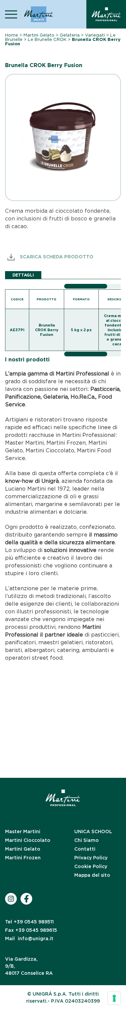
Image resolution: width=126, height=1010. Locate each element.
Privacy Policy (91, 857)
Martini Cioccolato (27, 840)
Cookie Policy (90, 866)
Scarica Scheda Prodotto (55, 256)
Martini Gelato (39, 35)
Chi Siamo (86, 840)
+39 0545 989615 (31, 930)
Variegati (95, 35)
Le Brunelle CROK (47, 39)
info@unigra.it (29, 938)
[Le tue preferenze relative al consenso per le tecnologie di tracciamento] (114, 998)
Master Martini (22, 831)
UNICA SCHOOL (93, 831)
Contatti (84, 849)
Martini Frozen (23, 857)
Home (11, 35)
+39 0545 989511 (29, 921)
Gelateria (70, 35)
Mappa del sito (92, 875)
